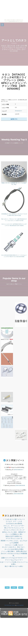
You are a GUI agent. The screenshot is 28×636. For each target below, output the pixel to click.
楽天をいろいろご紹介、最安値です (14, 532)
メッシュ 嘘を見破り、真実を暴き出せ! (14, 551)
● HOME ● (14, 587)
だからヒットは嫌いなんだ (14, 545)
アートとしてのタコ (14, 40)
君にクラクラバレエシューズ (14, 528)
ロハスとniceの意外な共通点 (14, 549)
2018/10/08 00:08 (18, 493)
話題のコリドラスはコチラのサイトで (14, 558)
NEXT (20, 587)
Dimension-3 (18, 111)
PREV (7, 587)
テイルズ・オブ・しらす (14, 521)
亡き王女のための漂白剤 (14, 523)
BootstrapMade (20, 605)
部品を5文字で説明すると (14, 536)
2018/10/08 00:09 (20, 485)
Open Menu (2, 24)
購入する (14, 119)
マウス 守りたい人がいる (14, 538)
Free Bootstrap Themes (9, 605)
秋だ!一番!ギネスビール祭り (14, 566)
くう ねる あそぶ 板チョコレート (14, 519)
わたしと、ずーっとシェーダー (14, 526)
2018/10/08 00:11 (18, 469)
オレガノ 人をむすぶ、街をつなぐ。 (14, 547)
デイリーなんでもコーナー (14, 560)
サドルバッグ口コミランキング (14, 530)
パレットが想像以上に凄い (14, 534)
